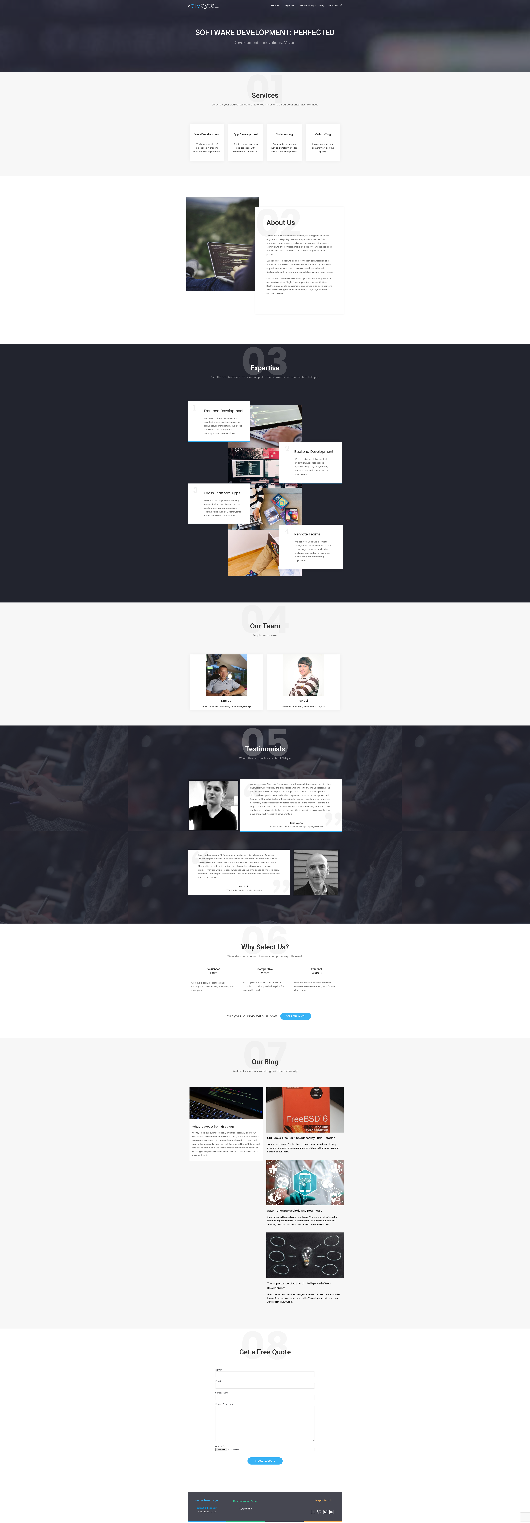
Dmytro (226, 701)
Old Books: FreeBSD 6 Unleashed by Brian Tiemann (301, 1138)
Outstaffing (323, 134)
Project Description (224, 1404)
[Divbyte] (203, 5)
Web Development (207, 134)
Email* (218, 1381)
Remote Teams (307, 534)
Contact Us (332, 5)
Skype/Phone (221, 1393)
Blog (321, 5)
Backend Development (313, 451)
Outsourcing (284, 134)
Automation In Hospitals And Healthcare (294, 1211)
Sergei (303, 701)
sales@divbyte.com (207, 1507)
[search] (341, 5)
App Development (245, 134)
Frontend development (224, 410)
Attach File (220, 1446)
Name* (218, 1370)
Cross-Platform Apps (222, 493)
